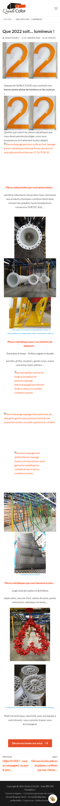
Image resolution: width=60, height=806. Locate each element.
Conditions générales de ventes (38, 793)
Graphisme (28, 800)
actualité (50, 38)
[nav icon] (55, 8)
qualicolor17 (12, 38)
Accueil (8, 19)
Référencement (43, 800)
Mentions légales (13, 793)
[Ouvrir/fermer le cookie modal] (52, 798)
